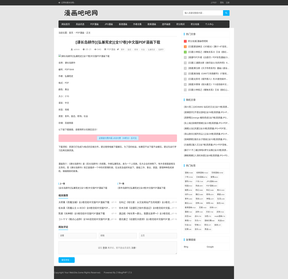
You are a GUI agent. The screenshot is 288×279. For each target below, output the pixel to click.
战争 (199, 212)
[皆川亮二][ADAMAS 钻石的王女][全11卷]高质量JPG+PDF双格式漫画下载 (218, 107)
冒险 (188, 181)
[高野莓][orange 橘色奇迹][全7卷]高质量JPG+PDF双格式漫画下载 (215, 117)
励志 (129, 49)
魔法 (188, 203)
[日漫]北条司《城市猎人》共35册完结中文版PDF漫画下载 (215, 79)
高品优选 (80, 24)
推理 (188, 220)
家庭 (155, 167)
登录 (105, 247)
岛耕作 (161, 49)
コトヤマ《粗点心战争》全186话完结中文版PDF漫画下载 (87, 219)
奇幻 (199, 190)
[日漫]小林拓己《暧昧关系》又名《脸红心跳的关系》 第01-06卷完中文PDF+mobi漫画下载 (231, 89)
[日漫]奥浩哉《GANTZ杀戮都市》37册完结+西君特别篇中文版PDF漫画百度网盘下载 (228, 73)
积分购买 (180, 24)
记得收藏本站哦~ (68, 3)
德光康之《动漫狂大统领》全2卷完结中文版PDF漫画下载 (148, 219)
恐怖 (199, 203)
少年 (189, 177)
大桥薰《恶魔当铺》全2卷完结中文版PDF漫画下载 (83, 202)
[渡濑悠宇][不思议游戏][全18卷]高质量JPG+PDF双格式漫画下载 (214, 112)
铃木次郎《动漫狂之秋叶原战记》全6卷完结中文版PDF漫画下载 (151, 208)
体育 (210, 203)
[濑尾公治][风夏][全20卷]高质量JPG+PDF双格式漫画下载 (211, 128)
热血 (199, 186)
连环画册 (166, 24)
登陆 (222, 3)
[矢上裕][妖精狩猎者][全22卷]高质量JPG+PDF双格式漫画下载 (213, 123)
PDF (67, 69)
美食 (217, 225)
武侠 (220, 212)
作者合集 (137, 24)
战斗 (198, 216)
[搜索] (226, 13)
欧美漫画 (152, 24)
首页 (71, 32)
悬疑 (221, 194)
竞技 (199, 199)
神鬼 (210, 199)
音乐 (198, 229)
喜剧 (188, 212)
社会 (143, 49)
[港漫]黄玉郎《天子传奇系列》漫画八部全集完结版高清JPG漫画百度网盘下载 (224, 68)
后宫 (188, 216)
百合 (198, 220)
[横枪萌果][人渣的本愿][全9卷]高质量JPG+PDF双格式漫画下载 (213, 155)
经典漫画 (202, 173)
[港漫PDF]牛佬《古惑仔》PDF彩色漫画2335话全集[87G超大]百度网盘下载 (223, 57)
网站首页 (66, 24)
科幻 (210, 190)
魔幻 (199, 194)
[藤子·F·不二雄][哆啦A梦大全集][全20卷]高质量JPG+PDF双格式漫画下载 (218, 150)
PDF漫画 (94, 24)
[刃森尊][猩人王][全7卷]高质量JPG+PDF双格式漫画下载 (210, 144)
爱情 (161, 167)
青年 (122, 49)
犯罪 (188, 229)
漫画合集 (209, 220)
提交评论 (65, 260)
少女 (199, 181)
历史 (209, 212)
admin (77, 49)
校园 (188, 186)
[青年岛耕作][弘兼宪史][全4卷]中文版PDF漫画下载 (141, 188)
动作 (188, 194)
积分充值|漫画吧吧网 (198, 41)
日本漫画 (201, 177)
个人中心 (209, 24)
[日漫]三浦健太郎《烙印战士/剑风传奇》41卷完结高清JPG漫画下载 (219, 62)
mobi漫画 (219, 216)
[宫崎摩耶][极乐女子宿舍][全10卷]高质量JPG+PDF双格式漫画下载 (215, 139)
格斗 (221, 190)
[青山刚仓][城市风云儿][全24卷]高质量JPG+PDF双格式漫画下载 (214, 134)
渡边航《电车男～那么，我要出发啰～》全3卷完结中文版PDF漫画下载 (154, 213)
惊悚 (198, 225)
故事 (75, 171)
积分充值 (195, 24)
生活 (221, 199)
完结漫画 (217, 173)
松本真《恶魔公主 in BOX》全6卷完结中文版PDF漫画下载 (87, 208)
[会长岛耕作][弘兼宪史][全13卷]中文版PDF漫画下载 (82, 188)
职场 (136, 49)
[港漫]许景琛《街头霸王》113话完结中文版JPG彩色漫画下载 (216, 84)
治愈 (208, 216)
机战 (221, 220)
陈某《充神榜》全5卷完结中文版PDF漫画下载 (81, 213)
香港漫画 (123, 24)
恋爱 (202, 207)
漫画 (60, 163)
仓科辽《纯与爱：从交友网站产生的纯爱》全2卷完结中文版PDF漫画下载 (155, 202)
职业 (207, 225)
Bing (186, 246)
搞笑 (188, 190)
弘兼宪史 (151, 49)
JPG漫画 (109, 24)
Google (210, 246)
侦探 (213, 207)
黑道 (208, 229)
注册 (228, 3)
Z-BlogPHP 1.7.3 (124, 272)
